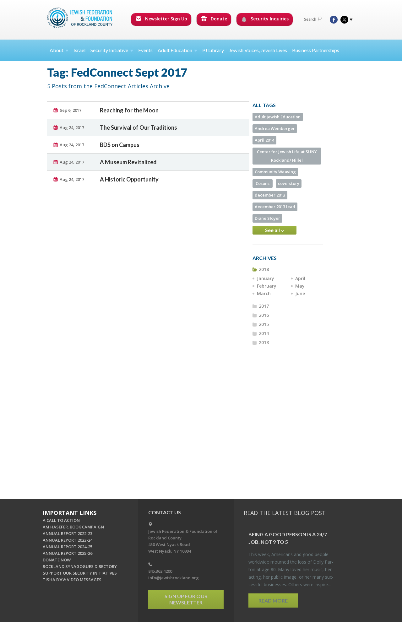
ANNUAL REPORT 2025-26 (67, 553)
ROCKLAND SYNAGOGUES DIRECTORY (80, 566)
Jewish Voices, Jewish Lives (258, 50)
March (264, 293)
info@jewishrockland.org (173, 578)
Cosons (262, 183)
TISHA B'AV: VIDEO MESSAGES (72, 579)
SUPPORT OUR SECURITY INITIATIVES (80, 573)
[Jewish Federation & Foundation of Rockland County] (80, 18)
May (300, 286)
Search (310, 19)
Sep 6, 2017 (70, 110)
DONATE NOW (57, 560)
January (265, 278)
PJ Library (213, 50)
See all (273, 230)
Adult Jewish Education (278, 117)
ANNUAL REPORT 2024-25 (67, 546)
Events (145, 50)
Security (109, 50)
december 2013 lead (275, 206)
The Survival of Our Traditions (138, 127)
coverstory (288, 183)
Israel (79, 50)
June (300, 293)
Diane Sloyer (267, 218)
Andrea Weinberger (275, 128)
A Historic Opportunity (129, 179)
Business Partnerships (315, 50)
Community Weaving (275, 172)
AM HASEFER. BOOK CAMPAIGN (73, 527)
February (266, 286)
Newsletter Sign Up (165, 19)
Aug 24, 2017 (72, 127)
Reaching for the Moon (129, 110)
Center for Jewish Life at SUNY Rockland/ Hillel (287, 156)
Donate (218, 19)
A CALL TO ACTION (61, 520)
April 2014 (264, 140)
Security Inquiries (269, 19)
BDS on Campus (119, 144)
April (300, 278)
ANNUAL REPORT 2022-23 (67, 533)
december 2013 (270, 195)
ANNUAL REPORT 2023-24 (67, 540)
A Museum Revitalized (128, 162)
